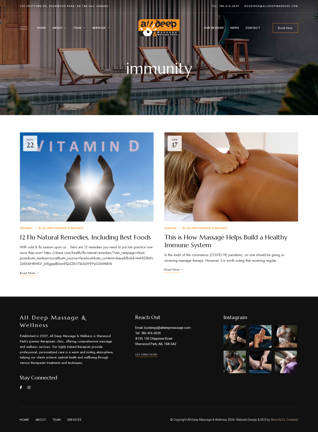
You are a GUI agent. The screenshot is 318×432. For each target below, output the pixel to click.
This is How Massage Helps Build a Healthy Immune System (225, 241)
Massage (170, 228)
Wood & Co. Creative (284, 419)
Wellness (26, 228)
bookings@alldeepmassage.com (271, 6)
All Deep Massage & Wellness (62, 228)
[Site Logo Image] (159, 27)
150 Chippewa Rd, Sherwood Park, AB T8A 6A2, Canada (64, 6)
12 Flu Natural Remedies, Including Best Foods (85, 237)
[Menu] (23, 27)
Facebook (21, 387)
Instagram (29, 387)
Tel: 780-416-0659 (225, 6)
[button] (285, 28)
